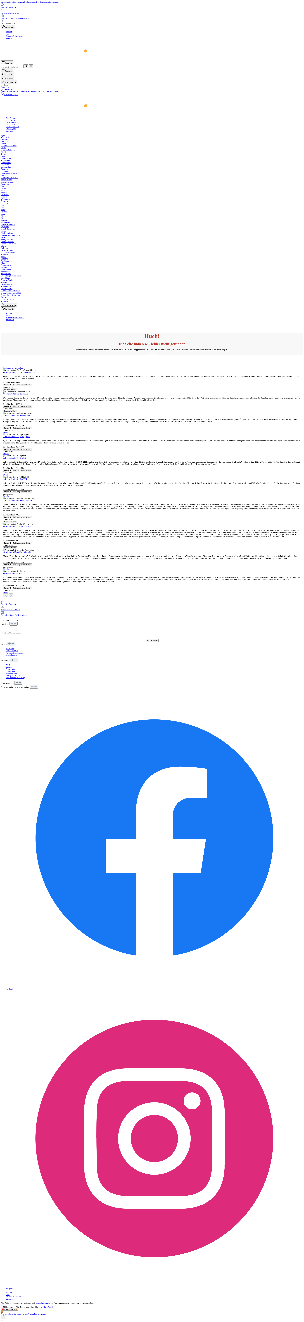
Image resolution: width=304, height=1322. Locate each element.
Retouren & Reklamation (15, 36)
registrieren (9, 89)
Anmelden (5, 87)
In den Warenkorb (10, 389)
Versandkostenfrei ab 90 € (10, 13)
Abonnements (55, 91)
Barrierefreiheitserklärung (15, 678)
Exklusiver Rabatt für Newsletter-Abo (15, 18)
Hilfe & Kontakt (12, 651)
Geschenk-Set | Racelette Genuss (15, 394)
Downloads (45, 91)
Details (6, 432)
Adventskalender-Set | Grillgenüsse (16, 415)
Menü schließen (10, 83)
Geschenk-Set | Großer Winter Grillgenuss (19, 372)
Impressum (10, 38)
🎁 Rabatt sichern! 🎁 (9, 1309)
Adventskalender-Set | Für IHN (15, 479)
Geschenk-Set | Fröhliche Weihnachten (17, 552)
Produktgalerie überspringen (13, 368)
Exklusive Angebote (8, 7)
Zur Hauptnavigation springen (47, 2)
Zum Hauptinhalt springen (11, 2)
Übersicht (5, 91)
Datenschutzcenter (12, 671)
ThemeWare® (48, 1307)
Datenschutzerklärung (160, 637)
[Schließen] (2, 1320)
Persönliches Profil (16, 91)
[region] (152, 482)
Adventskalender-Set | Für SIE (14, 458)
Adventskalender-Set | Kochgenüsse (16, 437)
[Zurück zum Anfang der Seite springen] (3, 1317)
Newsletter (10, 649)
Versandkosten (11, 655)
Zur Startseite (152, 354)
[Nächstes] (11, 595)
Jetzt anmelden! (152, 640)
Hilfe (8, 34)
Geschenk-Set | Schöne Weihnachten (17, 526)
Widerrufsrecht (11, 673)
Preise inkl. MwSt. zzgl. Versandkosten (17, 385)
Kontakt (9, 32)
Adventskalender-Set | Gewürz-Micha (17, 500)
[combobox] (12, 67)
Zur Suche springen (28, 2)
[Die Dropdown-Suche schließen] (31, 66)
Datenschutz (10, 669)
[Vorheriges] (5, 595)
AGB (8, 665)
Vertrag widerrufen (13, 676)
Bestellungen (36, 91)
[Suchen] (25, 66)
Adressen (27, 91)
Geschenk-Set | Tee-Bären (13, 573)
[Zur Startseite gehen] (44, 59)
